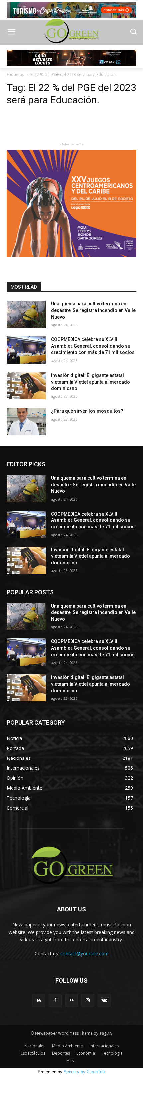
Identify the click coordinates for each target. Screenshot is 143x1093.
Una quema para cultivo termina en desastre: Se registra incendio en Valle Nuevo (93, 310)
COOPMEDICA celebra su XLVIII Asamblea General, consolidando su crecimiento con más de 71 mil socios (93, 346)
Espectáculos (33, 1053)
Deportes (61, 1053)
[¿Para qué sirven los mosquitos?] (26, 421)
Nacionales (34, 1046)
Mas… (71, 1060)
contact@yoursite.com (84, 953)
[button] (133, 32)
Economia (85, 1053)
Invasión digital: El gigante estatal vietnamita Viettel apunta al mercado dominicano (90, 382)
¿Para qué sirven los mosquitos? (87, 411)
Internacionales (104, 1046)
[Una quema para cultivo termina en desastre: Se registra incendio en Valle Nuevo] (26, 314)
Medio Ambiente (67, 1046)
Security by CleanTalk (85, 1071)
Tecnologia (112, 1053)
